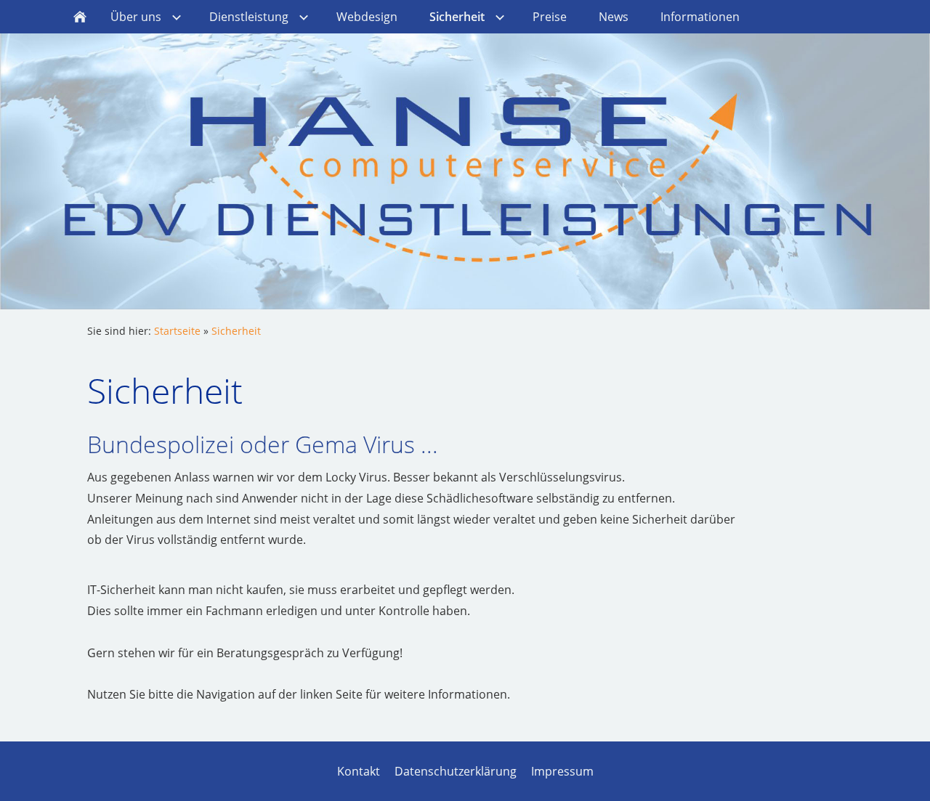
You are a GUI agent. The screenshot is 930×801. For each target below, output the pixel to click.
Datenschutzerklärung (456, 771)
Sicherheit (236, 331)
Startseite (177, 331)
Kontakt (358, 771)
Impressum (562, 771)
